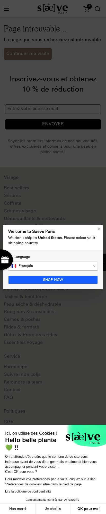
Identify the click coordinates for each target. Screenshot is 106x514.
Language (22, 257)
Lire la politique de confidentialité (28, 491)
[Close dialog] (99, 229)
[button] (53, 266)
